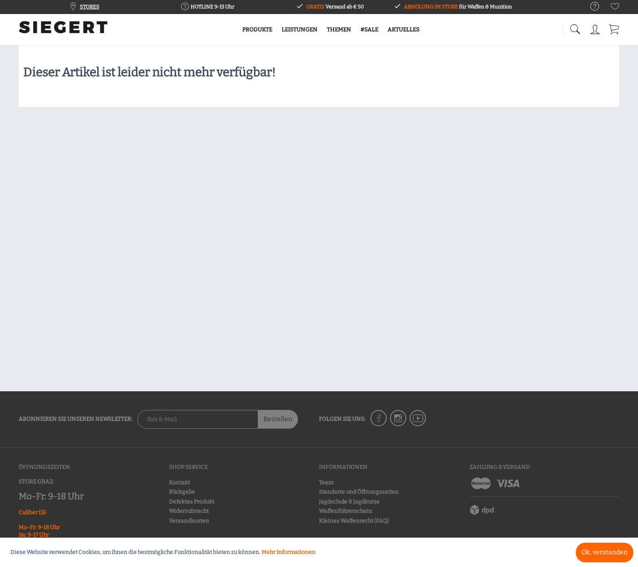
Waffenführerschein (345, 511)
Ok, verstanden (604, 552)
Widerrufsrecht (189, 511)
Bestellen (277, 419)
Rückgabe (182, 491)
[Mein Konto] (596, 28)
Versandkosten (189, 520)
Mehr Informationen (289, 552)
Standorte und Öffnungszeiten (359, 491)
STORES (89, 7)
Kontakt (179, 482)
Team (326, 482)
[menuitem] (590, 7)
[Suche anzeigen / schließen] (575, 27)
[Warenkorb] (614, 28)
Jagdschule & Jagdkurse (349, 501)
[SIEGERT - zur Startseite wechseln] (63, 30)
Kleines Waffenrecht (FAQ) (354, 520)
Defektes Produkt (191, 501)
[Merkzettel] (615, 8)
